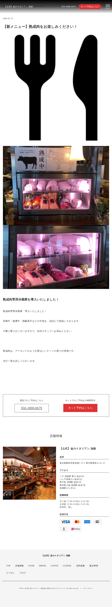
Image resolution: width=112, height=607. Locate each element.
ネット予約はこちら (90, 7)
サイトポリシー (88, 588)
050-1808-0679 (69, 6)
